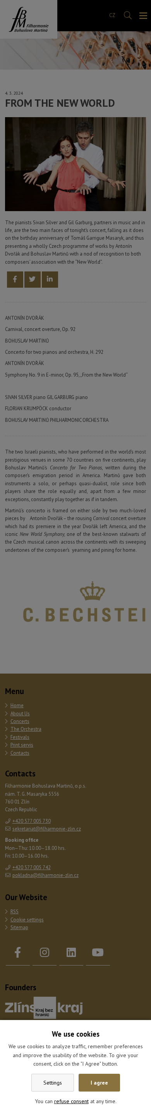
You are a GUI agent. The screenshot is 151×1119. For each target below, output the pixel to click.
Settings (52, 1082)
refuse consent (71, 1101)
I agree (99, 1082)
